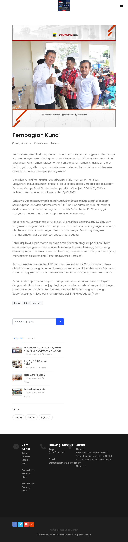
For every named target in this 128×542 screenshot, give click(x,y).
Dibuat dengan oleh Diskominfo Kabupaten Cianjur (64, 534)
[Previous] (15, 76)
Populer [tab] (18, 338)
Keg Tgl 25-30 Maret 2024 (35, 363)
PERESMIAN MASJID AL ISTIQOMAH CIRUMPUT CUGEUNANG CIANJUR (42, 349)
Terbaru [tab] (30, 338)
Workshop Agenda (34, 389)
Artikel (26, 303)
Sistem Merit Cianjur (35, 374)
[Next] (112, 76)
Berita (56, 143)
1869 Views (42, 143)
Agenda (37, 303)
